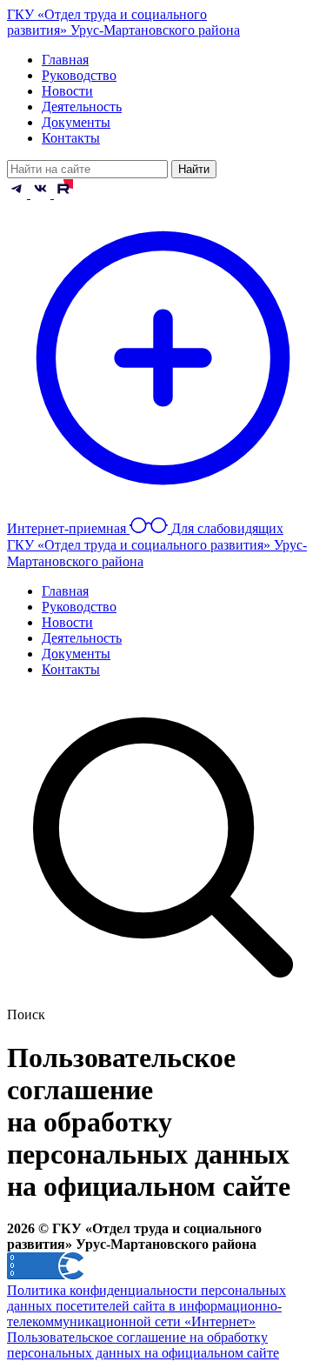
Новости (67, 90)
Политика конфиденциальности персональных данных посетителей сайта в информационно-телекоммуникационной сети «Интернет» (146, 1306)
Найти (194, 169)
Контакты (71, 137)
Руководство (79, 75)
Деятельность (82, 106)
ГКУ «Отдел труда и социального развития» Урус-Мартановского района (123, 22)
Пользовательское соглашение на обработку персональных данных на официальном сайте (143, 1345)
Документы (76, 122)
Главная (65, 59)
